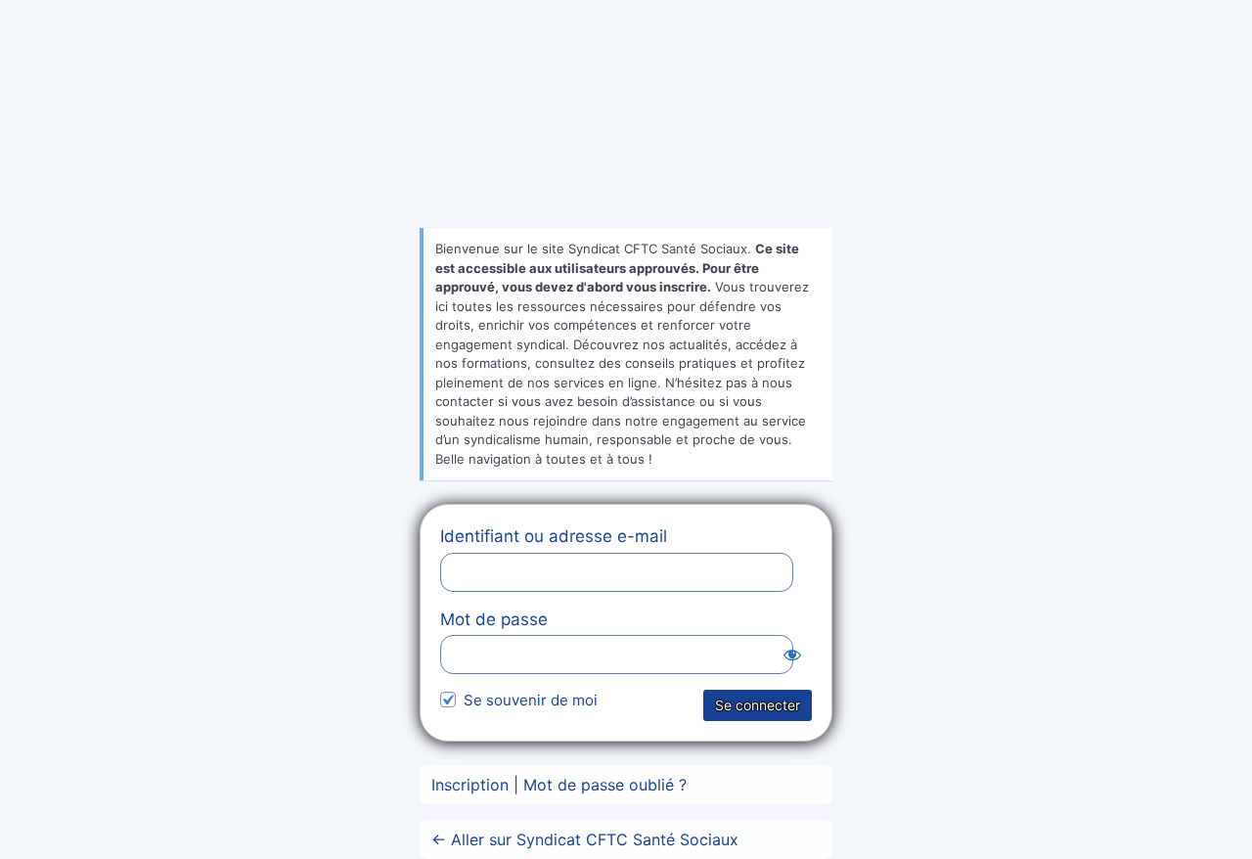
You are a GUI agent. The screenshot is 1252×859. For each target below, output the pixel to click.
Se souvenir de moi (531, 700)
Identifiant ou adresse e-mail (553, 536)
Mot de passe (494, 619)
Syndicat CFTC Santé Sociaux (625, 133)
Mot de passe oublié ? (605, 784)
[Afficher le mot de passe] (792, 654)
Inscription (470, 784)
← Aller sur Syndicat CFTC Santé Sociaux (584, 839)
